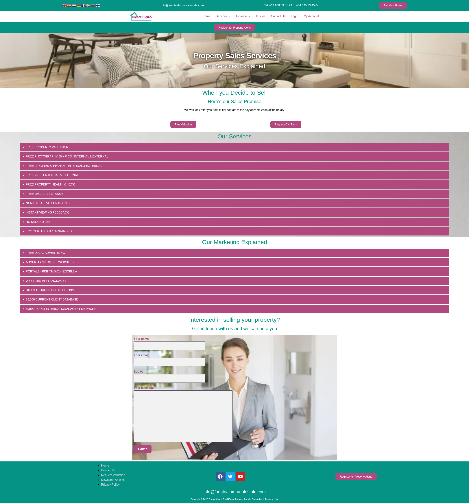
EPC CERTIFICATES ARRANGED (49, 231)
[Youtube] (240, 476)
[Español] (69, 5)
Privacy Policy (110, 484)
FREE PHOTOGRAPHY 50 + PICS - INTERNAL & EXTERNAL (67, 156)
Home (206, 16)
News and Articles (113, 479)
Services (221, 16)
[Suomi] (98, 5)
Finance (241, 16)
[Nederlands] (74, 5)
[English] (64, 5)
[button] (234, 147)
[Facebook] (220, 476)
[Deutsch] (79, 5)
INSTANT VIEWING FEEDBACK (47, 212)
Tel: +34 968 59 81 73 (278, 5)
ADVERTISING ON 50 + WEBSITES (50, 262)
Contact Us (278, 16)
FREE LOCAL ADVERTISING (45, 252)
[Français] (83, 5)
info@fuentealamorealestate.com (182, 5)
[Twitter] (230, 476)
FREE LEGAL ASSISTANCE (44, 193)
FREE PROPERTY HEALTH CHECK (50, 184)
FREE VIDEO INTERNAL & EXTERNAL (52, 175)
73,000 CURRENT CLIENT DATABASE (52, 299)
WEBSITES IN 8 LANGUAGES (46, 280)
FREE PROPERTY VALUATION (47, 147)
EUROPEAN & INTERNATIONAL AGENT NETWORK (61, 308)
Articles (260, 16)
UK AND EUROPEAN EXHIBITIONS (50, 290)
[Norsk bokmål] (93, 5)
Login (294, 16)
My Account (311, 16)
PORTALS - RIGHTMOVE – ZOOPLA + (51, 271)
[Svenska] (88, 5)
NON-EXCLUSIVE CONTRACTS (48, 203)
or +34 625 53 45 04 (306, 5)
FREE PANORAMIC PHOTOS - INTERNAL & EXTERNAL (64, 165)
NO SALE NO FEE (38, 221)
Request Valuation (113, 475)
